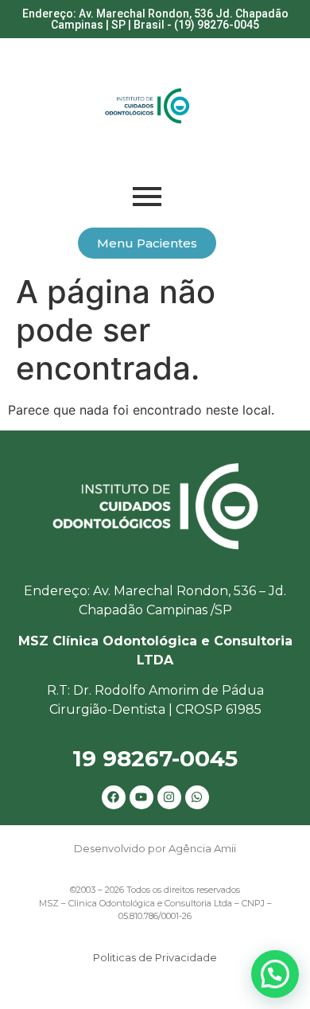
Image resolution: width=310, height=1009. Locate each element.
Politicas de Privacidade (155, 957)
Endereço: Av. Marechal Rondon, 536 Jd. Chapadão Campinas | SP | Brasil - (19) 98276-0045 (155, 19)
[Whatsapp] (197, 797)
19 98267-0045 (155, 758)
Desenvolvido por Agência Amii (155, 848)
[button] (275, 974)
